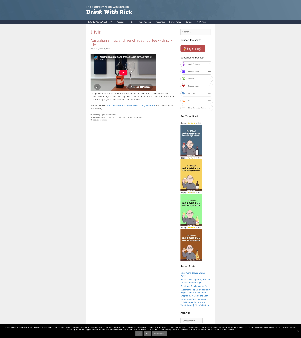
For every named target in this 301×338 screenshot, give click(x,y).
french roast (117, 117)
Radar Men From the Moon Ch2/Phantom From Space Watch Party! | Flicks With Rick (194, 302)
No (147, 334)
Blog (133, 22)
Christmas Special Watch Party (195, 286)
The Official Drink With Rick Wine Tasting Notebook (131, 105)
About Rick (160, 22)
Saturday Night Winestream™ (100, 22)
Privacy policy (159, 334)
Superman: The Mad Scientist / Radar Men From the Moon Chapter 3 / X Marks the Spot (195, 293)
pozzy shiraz (128, 117)
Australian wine (99, 117)
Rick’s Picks (201, 22)
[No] (298, 331)
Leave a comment (100, 120)
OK (139, 334)
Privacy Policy (175, 22)
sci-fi (136, 117)
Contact (189, 22)
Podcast (120, 22)
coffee (108, 117)
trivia (140, 117)
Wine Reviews (145, 22)
